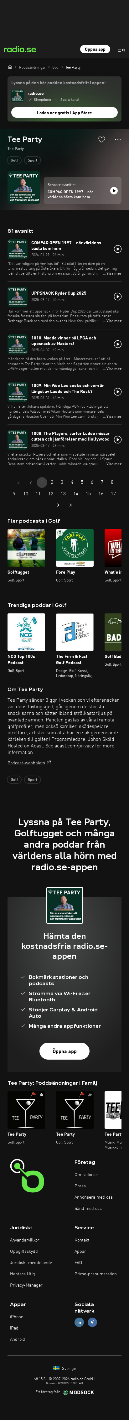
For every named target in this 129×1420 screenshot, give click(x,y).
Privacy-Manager (26, 1285)
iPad (14, 1328)
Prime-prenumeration (96, 1274)
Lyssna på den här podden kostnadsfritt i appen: (58, 83)
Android (17, 1339)
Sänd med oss (88, 1208)
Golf (14, 161)
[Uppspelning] (114, 190)
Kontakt (82, 1240)
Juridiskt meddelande (31, 1263)
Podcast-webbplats (26, 763)
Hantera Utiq (22, 1274)
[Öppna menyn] (121, 49)
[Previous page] (31, 483)
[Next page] (58, 505)
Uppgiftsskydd (24, 1251)
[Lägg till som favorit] (102, 139)
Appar (80, 1251)
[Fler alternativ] (117, 139)
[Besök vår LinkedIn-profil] (79, 1322)
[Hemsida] (10, 67)
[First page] (18, 483)
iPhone (16, 1317)
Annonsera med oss (94, 1197)
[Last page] (71, 505)
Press (80, 1186)
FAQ (78, 1263)
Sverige (68, 1368)
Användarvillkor (24, 1240)
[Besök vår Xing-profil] (92, 1322)
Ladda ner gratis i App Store (64, 113)
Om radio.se (86, 1175)
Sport (32, 161)
